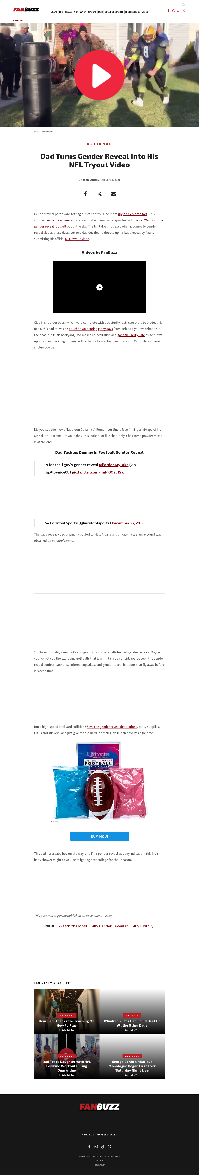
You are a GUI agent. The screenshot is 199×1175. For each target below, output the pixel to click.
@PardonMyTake (113, 464)
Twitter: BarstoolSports (43, 131)
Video (145, 11)
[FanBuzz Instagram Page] (173, 11)
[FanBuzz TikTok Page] (179, 11)
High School (132, 11)
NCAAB (68, 11)
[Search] (183, 4)
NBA (76, 11)
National (18, 20)
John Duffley (91, 179)
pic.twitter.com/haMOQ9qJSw (98, 472)
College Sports (114, 11)
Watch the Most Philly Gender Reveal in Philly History (106, 926)
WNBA (83, 11)
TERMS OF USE (99, 1161)
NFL (61, 11)
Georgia (132, 1015)
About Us (88, 1134)
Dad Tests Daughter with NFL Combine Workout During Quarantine (67, 1066)
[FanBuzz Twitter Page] (184, 11)
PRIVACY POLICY (100, 1165)
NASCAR (92, 11)
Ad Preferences (107, 1134)
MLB (100, 11)
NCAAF (54, 11)
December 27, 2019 (128, 523)
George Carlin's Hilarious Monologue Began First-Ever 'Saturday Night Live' (132, 1066)
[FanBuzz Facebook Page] (168, 11)
